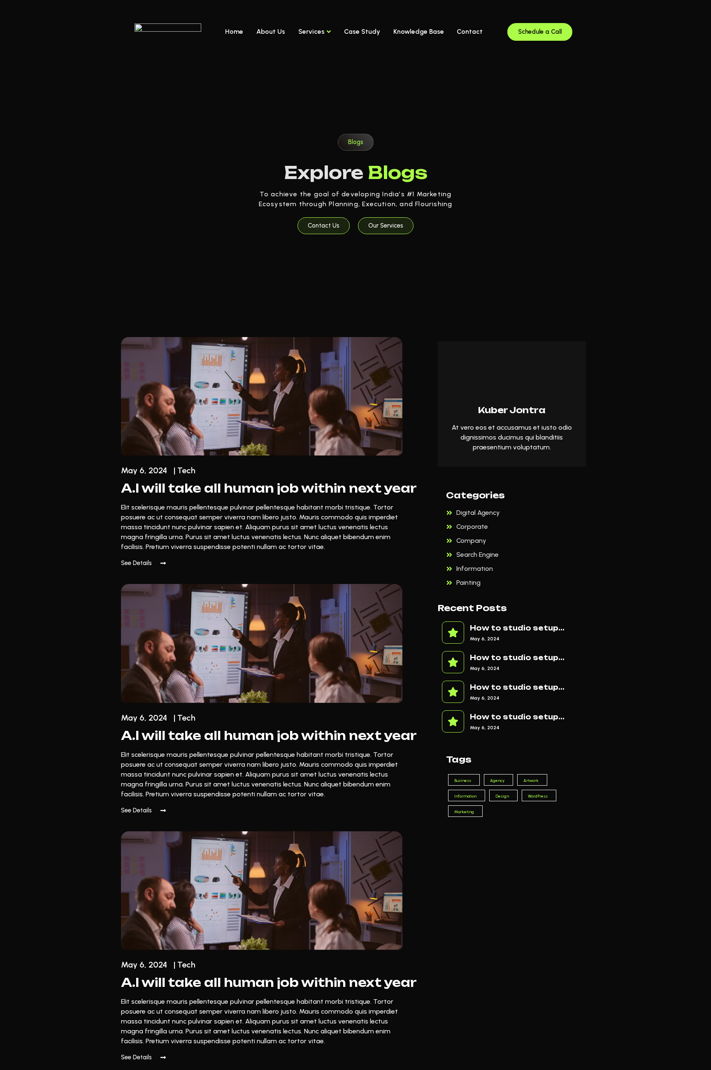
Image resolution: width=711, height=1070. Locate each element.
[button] (356, 142)
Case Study (362, 31)
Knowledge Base (418, 31)
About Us (270, 31)
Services (311, 31)
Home (234, 31)
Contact (470, 31)
